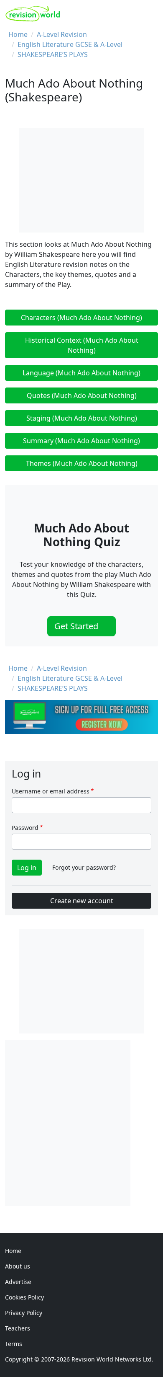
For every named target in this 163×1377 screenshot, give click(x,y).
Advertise (18, 1282)
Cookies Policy (24, 1297)
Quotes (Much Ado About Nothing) (82, 395)
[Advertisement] (81, 1122)
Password (25, 828)
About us (17, 1266)
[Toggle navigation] (149, 14)
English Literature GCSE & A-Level (70, 44)
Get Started (77, 626)
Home (18, 34)
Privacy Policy (23, 1313)
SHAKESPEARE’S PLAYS (53, 54)
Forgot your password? (84, 867)
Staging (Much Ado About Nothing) (81, 418)
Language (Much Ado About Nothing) (81, 372)
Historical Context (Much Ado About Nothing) (81, 345)
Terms (13, 1344)
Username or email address (50, 791)
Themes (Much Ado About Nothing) (82, 463)
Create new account (81, 900)
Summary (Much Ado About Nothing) (81, 440)
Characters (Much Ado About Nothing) (81, 317)
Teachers (17, 1328)
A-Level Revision (62, 34)
